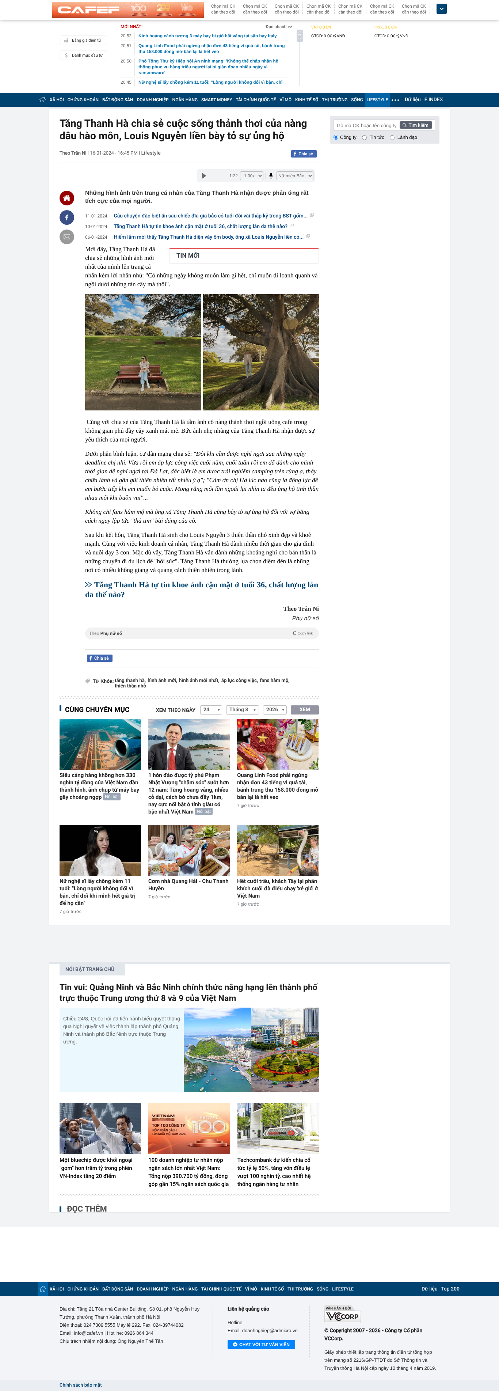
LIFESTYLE (377, 99)
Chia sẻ (305, 153)
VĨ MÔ (285, 99)
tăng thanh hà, (130, 680)
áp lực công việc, (239, 680)
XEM (305, 710)
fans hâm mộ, (274, 680)
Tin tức (377, 137)
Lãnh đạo (407, 137)
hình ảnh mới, (162, 680)
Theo (201, 633)
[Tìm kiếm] (416, 125)
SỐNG (357, 99)
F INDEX (433, 100)
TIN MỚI (187, 255)
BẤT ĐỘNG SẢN (117, 99)
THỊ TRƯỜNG (334, 99)
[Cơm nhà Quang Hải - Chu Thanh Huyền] (189, 850)
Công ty (348, 137)
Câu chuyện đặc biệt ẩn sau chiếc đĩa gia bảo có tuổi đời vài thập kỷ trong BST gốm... (211, 216)
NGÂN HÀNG (185, 99)
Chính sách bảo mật (81, 1385)
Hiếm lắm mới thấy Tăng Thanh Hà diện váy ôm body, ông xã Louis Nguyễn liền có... (209, 237)
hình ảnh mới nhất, (199, 680)
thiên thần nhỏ (130, 686)
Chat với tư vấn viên (264, 1344)
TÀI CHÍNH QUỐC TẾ (256, 99)
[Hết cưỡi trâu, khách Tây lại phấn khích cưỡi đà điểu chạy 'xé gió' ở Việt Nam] (278, 850)
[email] (67, 237)
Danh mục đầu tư (87, 55)
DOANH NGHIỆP (153, 99)
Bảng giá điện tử (86, 40)
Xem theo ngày (175, 710)
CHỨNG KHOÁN (83, 99)
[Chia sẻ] (67, 217)
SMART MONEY (216, 99)
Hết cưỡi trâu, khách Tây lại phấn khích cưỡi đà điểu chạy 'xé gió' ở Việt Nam (277, 888)
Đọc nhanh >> (279, 26)
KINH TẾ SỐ (306, 99)
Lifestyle (150, 153)
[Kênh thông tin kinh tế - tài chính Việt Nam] (128, 10)
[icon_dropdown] (442, 9)
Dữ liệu (413, 100)
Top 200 (450, 1289)
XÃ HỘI (57, 99)
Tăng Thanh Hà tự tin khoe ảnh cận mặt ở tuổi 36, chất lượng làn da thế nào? (200, 227)
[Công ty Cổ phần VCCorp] (381, 1314)
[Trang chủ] (42, 99)
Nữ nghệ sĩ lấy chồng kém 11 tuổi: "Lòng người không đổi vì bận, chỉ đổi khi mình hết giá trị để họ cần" (98, 892)
